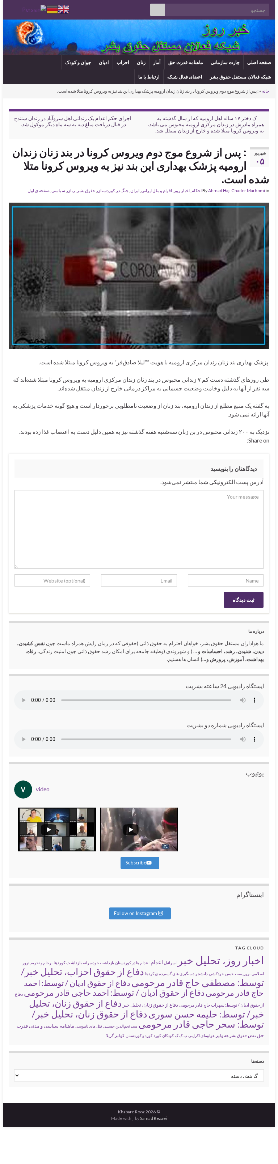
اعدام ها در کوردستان (132, 962)
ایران (134, 190)
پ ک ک (181, 1035)
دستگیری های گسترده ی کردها (169, 973)
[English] (64, 8)
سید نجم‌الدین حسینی (120, 1026)
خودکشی (216, 973)
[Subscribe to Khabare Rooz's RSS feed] (12, 8)
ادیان (104, 62)
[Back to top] (16, 1148)
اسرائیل (170, 962)
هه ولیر (222, 1035)
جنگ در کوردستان (113, 190)
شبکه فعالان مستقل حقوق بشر (240, 77)
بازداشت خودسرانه (98, 962)
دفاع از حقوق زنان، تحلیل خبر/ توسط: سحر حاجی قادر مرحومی (148, 1018)
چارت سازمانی (225, 62)
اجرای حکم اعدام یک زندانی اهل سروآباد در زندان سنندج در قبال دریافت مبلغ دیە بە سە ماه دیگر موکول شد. (72, 121)
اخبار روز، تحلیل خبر (221, 960)
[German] (52, 8)
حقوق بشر (86, 190)
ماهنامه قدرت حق (185, 62)
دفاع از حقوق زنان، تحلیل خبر (150, 1005)
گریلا (110, 1035)
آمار (157, 62)
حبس (229, 973)
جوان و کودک (78, 62)
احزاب (123, 62)
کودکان (168, 1035)
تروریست (242, 973)
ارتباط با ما (149, 77)
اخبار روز (182, 190)
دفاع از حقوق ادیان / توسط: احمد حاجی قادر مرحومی (114, 992)
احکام (196, 190)
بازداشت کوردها (68, 962)
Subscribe (136, 862)
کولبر (120, 1035)
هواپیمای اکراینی (201, 1035)
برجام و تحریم (41, 962)
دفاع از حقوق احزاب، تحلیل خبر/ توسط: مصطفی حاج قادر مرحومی (142, 977)
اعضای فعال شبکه (184, 77)
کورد (157, 1035)
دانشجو (201, 973)
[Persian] (34, 8)
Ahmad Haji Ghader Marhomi (236, 190)
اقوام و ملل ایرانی (156, 190)
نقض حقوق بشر (242, 1035)
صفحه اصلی (259, 62)
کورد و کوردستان (139, 1035)
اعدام (157, 962)
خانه (265, 91)
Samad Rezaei (153, 1118)
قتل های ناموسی (88, 1026)
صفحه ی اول (39, 190)
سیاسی (58, 190)
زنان (141, 62)
